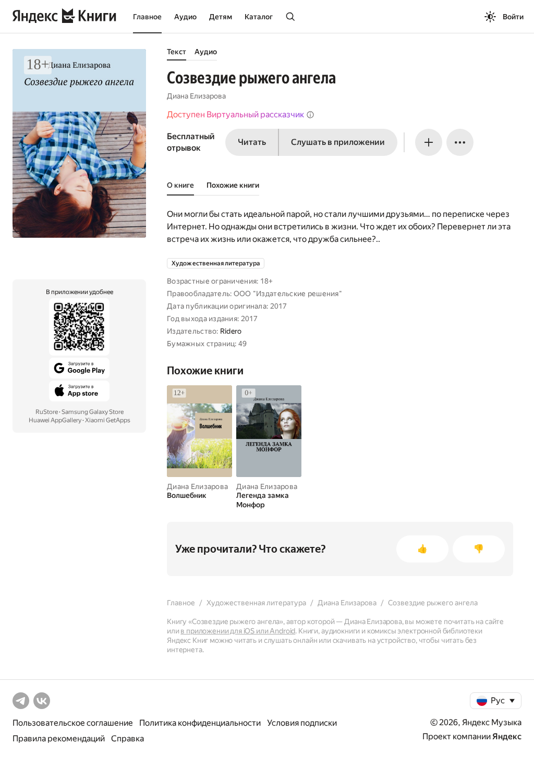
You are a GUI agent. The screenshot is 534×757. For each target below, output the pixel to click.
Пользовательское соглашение (73, 723)
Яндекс (506, 736)
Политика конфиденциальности (200, 723)
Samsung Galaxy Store (93, 412)
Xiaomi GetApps (107, 420)
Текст (176, 51)
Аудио (185, 17)
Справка (127, 738)
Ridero (231, 331)
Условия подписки (302, 723)
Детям (220, 17)
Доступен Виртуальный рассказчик (235, 114)
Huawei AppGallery (55, 420)
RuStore (46, 412)
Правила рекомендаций (59, 738)
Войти (513, 17)
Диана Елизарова (196, 96)
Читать (252, 142)
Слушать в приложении (338, 142)
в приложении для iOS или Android (237, 631)
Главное (147, 17)
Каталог (259, 17)
